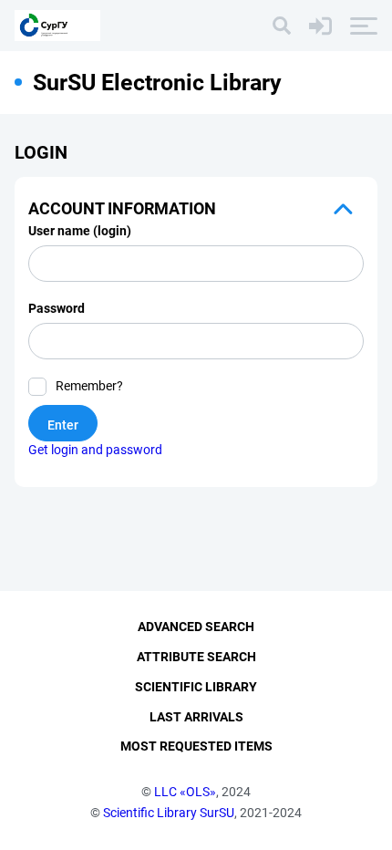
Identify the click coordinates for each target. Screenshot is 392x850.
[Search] (282, 25)
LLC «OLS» (185, 791)
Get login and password (95, 449)
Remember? (89, 385)
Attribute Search (196, 656)
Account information (122, 208)
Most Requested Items (196, 746)
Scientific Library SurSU (168, 812)
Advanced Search (196, 626)
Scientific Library (196, 686)
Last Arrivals (196, 717)
